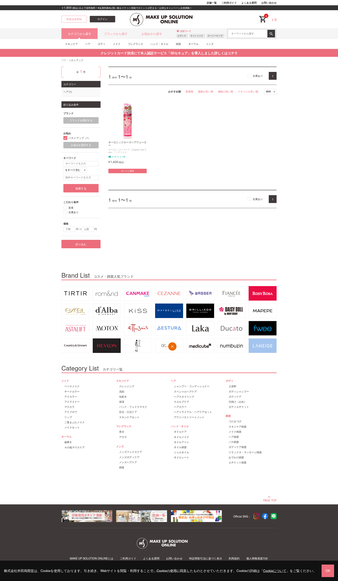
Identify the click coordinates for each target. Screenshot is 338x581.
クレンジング (126, 386)
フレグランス (135, 44)
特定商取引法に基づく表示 (205, 558)
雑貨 (178, 44)
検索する (81, 188)
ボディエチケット (239, 407)
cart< (262, 16)
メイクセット (72, 427)
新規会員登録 (74, 19)
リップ (68, 417)
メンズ (210, 44)
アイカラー (70, 396)
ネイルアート (181, 442)
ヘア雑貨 (234, 437)
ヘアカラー (180, 407)
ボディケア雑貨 (237, 447)
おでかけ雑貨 (236, 457)
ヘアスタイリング (184, 396)
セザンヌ (181, 35)
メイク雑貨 (235, 431)
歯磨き (68, 442)
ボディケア (235, 396)
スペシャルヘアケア (185, 391)
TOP (63, 60)
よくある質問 (249, 3)
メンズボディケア (129, 457)
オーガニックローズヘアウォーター (127, 144)
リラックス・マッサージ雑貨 (245, 452)
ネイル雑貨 (180, 447)
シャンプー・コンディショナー (191, 386)
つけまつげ (235, 421)
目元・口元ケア (128, 412)
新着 (71, 207)
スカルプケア (181, 401)
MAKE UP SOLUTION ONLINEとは (91, 558)
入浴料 (232, 386)
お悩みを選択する (81, 145)
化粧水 (123, 396)
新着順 (189, 91)
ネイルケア (180, 431)
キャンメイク (196, 35)
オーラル (193, 44)
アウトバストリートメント (189, 417)
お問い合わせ (269, 3)
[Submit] (271, 33)
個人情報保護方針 (257, 558)
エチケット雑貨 (237, 462)
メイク (116, 44)
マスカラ (69, 407)
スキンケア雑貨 (237, 426)
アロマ (123, 437)
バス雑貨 (234, 442)
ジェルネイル (181, 452)
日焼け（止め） (237, 401)
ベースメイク (72, 386)
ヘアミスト (121, 152)
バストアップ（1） (79, 138)
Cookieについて (274, 570)
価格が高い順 (225, 91)
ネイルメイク (181, 437)
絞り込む (81, 244)
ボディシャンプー (239, 391)
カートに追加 (127, 171)
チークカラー (72, 391)
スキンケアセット (129, 417)
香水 (121, 431)
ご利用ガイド (229, 3)
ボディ (101, 44)
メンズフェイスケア (130, 452)
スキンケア (71, 44)
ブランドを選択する (81, 120)
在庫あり (258, 75)
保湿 (121, 401)
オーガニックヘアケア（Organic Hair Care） (127, 151)
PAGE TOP (270, 500)
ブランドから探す (116, 34)
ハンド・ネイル (159, 44)
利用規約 (234, 558)
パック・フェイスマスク (133, 407)
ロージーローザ (215, 35)
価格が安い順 (205, 91)
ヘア (87, 44)
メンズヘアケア (128, 462)
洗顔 (121, 391)
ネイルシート (181, 457)
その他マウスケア (74, 447)
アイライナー (72, 401)
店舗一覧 (212, 3)
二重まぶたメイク (74, 422)
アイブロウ (70, 412)
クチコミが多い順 (248, 91)
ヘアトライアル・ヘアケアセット (193, 412)
